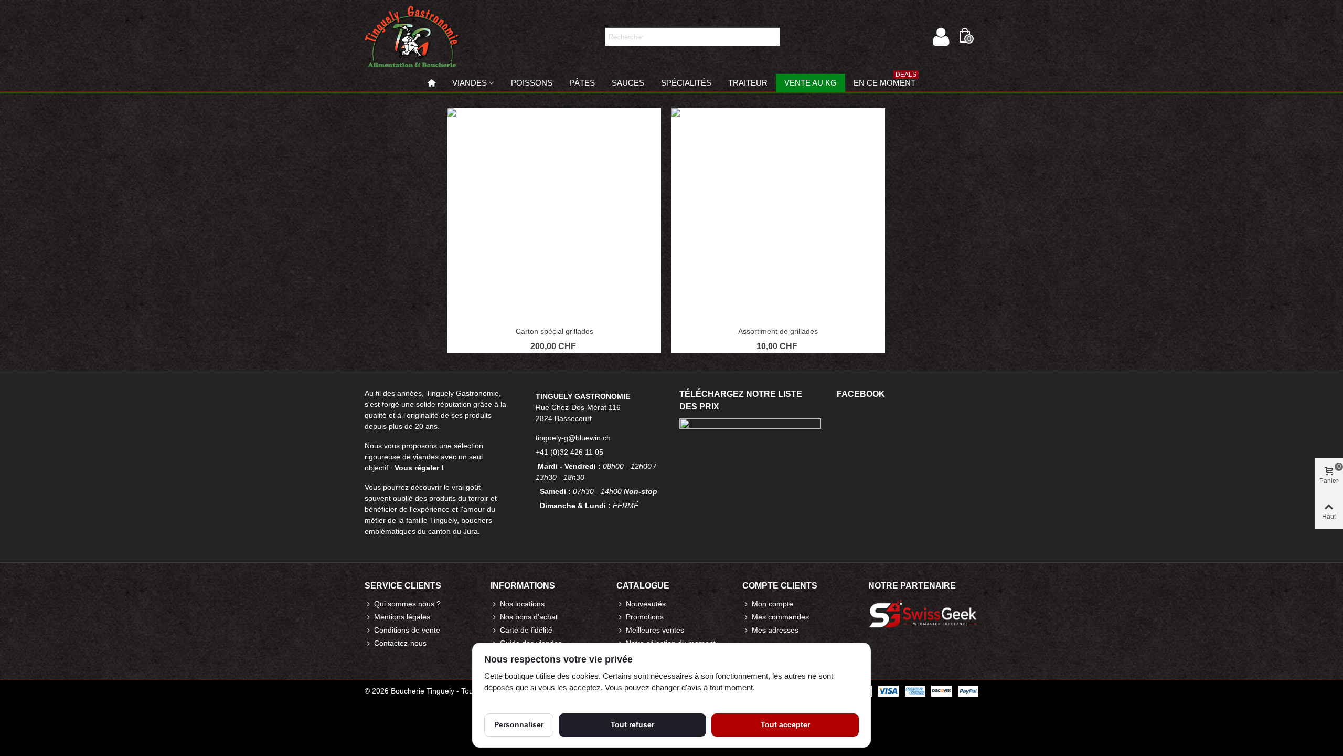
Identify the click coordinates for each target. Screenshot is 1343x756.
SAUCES (628, 82)
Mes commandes (780, 617)
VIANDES (469, 82)
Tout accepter (785, 724)
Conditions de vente (407, 630)
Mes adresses (775, 630)
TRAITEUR (748, 82)
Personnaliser (518, 724)
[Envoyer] (771, 37)
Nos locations (522, 604)
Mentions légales (402, 617)
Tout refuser (632, 724)
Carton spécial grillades (554, 331)
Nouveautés (646, 604)
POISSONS (531, 82)
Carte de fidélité (526, 630)
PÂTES (582, 82)
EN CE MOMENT (885, 80)
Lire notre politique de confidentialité (544, 700)
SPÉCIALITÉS (686, 82)
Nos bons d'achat (529, 617)
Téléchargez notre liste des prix (740, 400)
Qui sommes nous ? (407, 604)
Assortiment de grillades (778, 331)
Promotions (645, 617)
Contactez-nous (400, 643)
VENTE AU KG (810, 82)
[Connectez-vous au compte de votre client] (940, 36)
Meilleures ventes (655, 630)
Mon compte (772, 604)
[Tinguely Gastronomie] (412, 36)
